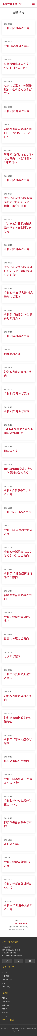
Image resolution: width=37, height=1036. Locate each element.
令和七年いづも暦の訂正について (18, 802)
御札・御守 (6, 986)
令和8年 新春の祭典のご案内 (17, 492)
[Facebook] (30, 961)
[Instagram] (7, 961)
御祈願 (4, 998)
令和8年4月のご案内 (16, 336)
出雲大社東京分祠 (12, 3)
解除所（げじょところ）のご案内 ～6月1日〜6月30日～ (18, 158)
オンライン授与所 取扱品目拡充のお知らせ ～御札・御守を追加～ (18, 202)
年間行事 (5, 1005)
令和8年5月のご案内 (16, 249)
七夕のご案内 (12, 656)
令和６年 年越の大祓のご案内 (18, 907)
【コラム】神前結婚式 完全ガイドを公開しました (18, 227)
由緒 (4, 983)
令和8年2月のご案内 (16, 411)
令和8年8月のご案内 (16, 46)
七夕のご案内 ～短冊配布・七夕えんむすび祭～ (18, 89)
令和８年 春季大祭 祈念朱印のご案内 (18, 294)
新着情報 (5, 976)
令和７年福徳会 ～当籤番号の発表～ (18, 781)
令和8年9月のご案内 (16, 28)
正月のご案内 (12, 844)
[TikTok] (18, 961)
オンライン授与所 (8, 1020)
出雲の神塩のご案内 (16, 638)
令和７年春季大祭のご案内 (18, 741)
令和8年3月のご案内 (16, 393)
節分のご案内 (12, 451)
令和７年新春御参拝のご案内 (18, 864)
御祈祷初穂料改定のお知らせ (18, 719)
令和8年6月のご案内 (16, 180)
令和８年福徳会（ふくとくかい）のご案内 (18, 553)
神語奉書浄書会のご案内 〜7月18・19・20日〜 (18, 133)
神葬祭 (4, 1009)
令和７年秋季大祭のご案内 (18, 619)
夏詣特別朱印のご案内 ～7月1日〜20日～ (19, 66)
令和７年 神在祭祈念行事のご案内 (18, 575)
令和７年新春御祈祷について (18, 885)
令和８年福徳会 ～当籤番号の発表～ (18, 316)
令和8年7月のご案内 (16, 111)
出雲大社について (8, 979)
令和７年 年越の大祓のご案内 (18, 532)
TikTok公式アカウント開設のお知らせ (18, 431)
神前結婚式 (6, 1001)
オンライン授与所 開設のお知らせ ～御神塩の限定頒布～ (18, 271)
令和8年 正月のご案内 (17, 512)
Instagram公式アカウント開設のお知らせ (18, 470)
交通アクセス (7, 1012)
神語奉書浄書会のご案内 (18, 374)
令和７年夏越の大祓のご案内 (18, 676)
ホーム (4, 972)
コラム (4, 1016)
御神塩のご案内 (13, 354)
